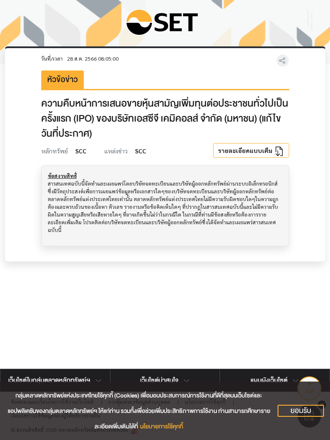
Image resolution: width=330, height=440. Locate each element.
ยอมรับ (300, 411)
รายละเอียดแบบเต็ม (246, 150)
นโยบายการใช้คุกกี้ (161, 426)
